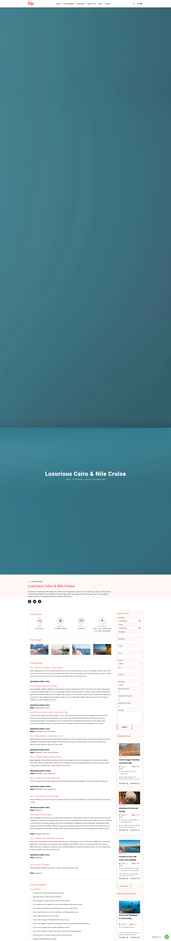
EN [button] (139, 4)
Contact (107, 4)
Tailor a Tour (91, 4)
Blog (100, 4)
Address (120, 674)
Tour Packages (68, 4)
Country (120, 660)
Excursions (80, 4)
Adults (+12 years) (123, 689)
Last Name (121, 639)
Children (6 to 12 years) (125, 696)
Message (121, 710)
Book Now (134, 783)
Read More (122, 783)
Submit (124, 727)
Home (58, 4)
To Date (120, 624)
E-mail (120, 646)
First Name (121, 632)
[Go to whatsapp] (166, 937)
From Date (121, 617)
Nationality (121, 681)
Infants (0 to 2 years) (124, 703)
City (119, 667)
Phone (120, 653)
